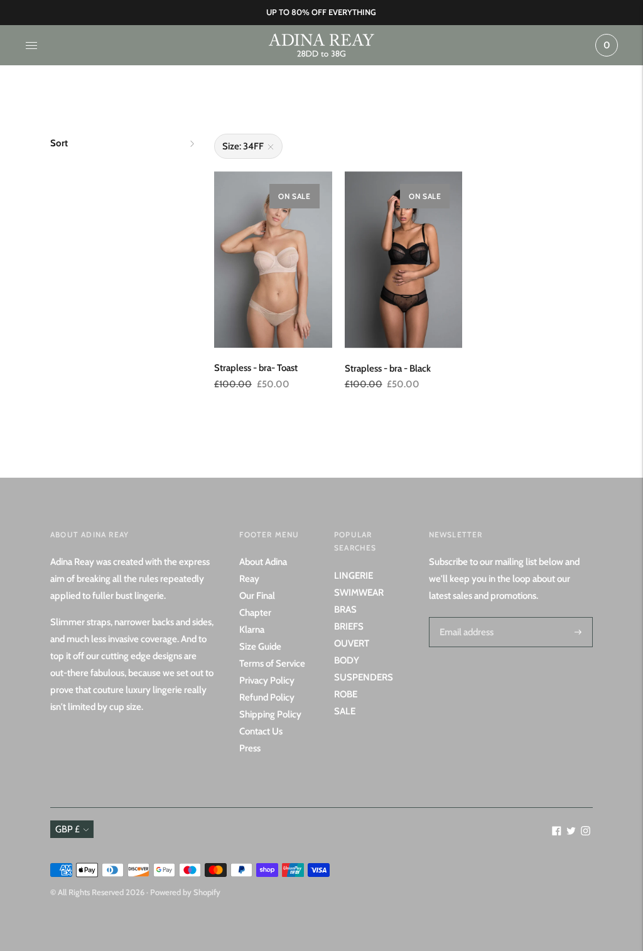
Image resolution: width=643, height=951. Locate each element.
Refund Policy (266, 697)
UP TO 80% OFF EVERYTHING (321, 12)
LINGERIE (353, 575)
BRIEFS (349, 626)
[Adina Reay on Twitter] (571, 832)
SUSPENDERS (363, 677)
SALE (344, 711)
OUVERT (351, 643)
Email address (464, 617)
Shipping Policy (270, 714)
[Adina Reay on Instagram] (585, 832)
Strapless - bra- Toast (256, 367)
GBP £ (67, 829)
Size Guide (260, 646)
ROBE (345, 694)
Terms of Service (272, 663)
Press (250, 748)
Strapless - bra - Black (388, 368)
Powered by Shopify (185, 892)
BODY (346, 660)
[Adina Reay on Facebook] (556, 832)
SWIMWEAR (359, 592)
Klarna (251, 629)
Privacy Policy (266, 680)
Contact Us (261, 731)
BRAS (345, 609)
